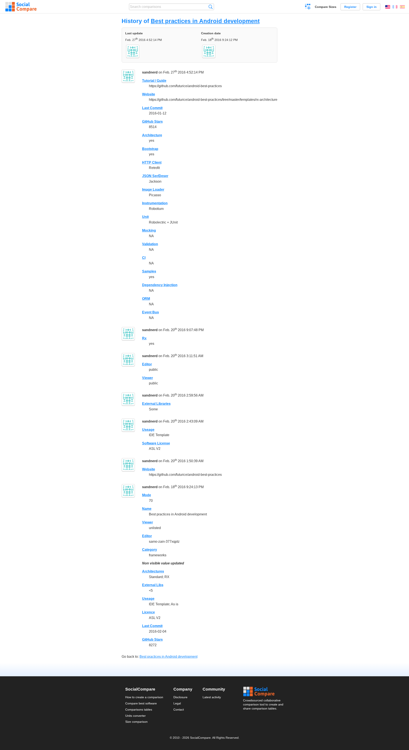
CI (143, 258)
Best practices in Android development (205, 21)
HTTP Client (151, 162)
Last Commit (152, 108)
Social (263, 692)
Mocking (149, 230)
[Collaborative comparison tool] (21, 7)
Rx (144, 338)
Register (350, 7)
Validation (150, 244)
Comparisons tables (138, 709)
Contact (178, 709)
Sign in (371, 7)
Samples (149, 271)
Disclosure (180, 697)
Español (402, 7)
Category (149, 549)
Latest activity (212, 697)
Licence (148, 612)
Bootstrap (150, 149)
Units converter (135, 715)
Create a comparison (308, 7)
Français (394, 7)
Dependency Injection (159, 285)
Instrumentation (155, 203)
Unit (145, 217)
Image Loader (153, 189)
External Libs (152, 585)
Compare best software (141, 703)
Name (146, 509)
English (387, 7)
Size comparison (136, 721)
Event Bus (150, 312)
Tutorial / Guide (154, 80)
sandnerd (150, 72)
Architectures (153, 571)
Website (148, 94)
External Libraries (156, 403)
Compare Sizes (325, 7)
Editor (147, 364)
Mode (146, 495)
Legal (177, 703)
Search (211, 7)
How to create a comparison (144, 697)
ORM (146, 298)
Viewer (147, 378)
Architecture (152, 135)
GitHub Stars (152, 121)
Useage (148, 429)
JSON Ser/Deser (155, 176)
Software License (156, 443)
